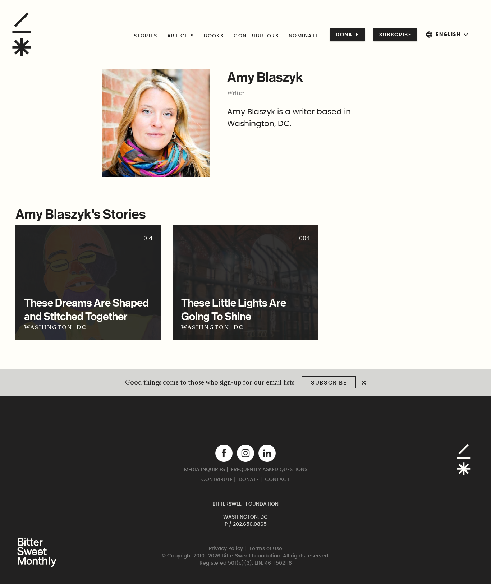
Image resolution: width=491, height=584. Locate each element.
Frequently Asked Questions (269, 469)
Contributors (256, 35)
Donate (347, 34)
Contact (277, 479)
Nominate (303, 35)
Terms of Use (265, 548)
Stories (145, 35)
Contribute (217, 479)
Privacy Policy (226, 548)
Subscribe (395, 34)
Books (214, 35)
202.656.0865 (250, 524)
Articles (180, 35)
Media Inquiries (204, 469)
